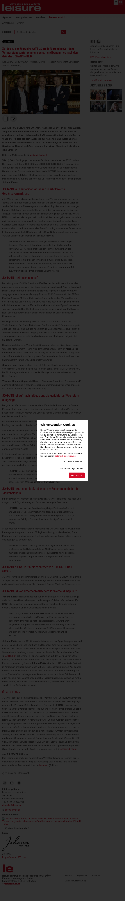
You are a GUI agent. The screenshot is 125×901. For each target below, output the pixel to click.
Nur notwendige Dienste (71, 468)
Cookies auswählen (73, 461)
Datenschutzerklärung (65, 456)
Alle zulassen (76, 475)
